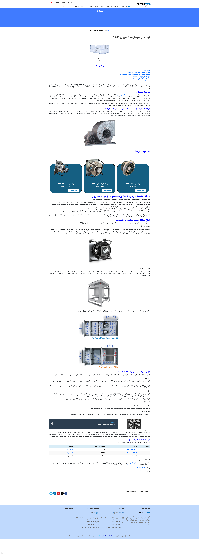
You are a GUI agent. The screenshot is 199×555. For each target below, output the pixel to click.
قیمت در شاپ (69, 450)
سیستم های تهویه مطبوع (123, 95)
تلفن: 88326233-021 (118, 522)
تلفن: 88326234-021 (118, 525)
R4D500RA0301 (132, 453)
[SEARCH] (51, 6)
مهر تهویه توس (134, 463)
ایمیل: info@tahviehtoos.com (90, 528)
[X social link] (62, 493)
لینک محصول (140, 190)
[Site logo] (144, 5)
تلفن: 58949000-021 (93, 522)
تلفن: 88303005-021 (93, 525)
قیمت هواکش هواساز (131, 491)
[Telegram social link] (51, 493)
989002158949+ (140, 468)
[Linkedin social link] (54, 493)
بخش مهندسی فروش (127, 465)
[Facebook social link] (65, 493)
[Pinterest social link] (58, 493)
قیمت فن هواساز (144, 491)
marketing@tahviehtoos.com (137, 471)
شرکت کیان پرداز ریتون (107, 536)
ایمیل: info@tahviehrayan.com (115, 528)
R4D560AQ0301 (132, 450)
